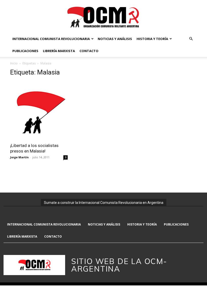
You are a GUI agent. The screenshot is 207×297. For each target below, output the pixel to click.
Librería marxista (59, 51)
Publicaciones (25, 51)
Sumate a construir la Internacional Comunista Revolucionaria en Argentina (103, 203)
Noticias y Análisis (115, 38)
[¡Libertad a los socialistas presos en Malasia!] (39, 110)
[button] (191, 38)
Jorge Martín (19, 157)
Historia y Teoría (152, 38)
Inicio (14, 63)
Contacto (89, 51)
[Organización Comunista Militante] (103, 16)
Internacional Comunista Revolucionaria (51, 38)
